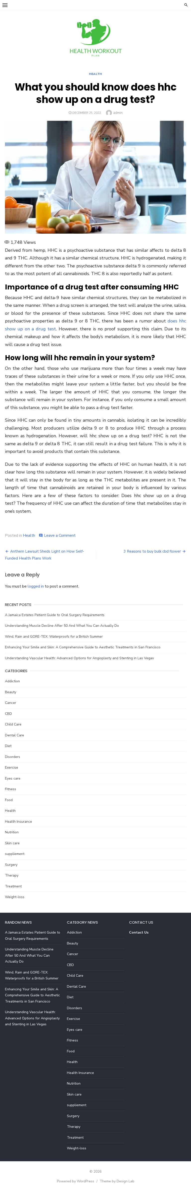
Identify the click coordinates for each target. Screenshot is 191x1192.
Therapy (11, 875)
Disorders (12, 756)
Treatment (13, 886)
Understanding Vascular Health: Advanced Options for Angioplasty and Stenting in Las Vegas (79, 658)
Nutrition (12, 832)
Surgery (11, 864)
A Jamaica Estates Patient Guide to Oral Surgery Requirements (54, 615)
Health (95, 74)
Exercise (11, 767)
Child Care (13, 724)
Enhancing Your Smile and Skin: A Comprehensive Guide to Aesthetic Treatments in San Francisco (82, 647)
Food (9, 800)
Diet (8, 746)
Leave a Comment (60, 535)
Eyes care (12, 778)
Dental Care (14, 735)
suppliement (14, 853)
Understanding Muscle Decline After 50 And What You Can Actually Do (62, 625)
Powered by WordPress (75, 1181)
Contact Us (138, 932)
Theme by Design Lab (117, 1181)
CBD (8, 713)
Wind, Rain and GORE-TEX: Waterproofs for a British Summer (54, 636)
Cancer (10, 702)
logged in (36, 586)
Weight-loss (14, 897)
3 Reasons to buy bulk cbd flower (152, 551)
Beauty (10, 692)
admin (118, 112)
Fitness (10, 789)
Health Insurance (18, 821)
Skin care (12, 843)
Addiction (12, 681)
